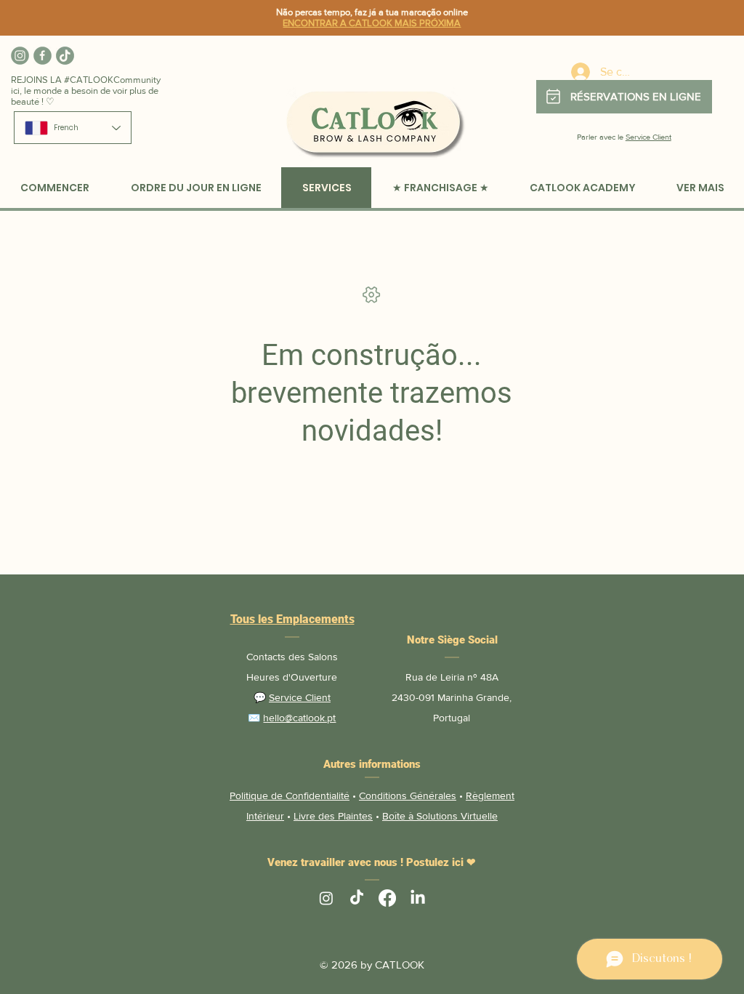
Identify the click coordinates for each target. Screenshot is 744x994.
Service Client (648, 136)
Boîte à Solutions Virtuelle (440, 816)
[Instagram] (20, 56)
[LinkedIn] (417, 898)
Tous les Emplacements (292, 619)
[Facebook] (42, 56)
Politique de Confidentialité (289, 795)
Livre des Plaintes (333, 816)
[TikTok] (65, 56)
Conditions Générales (407, 795)
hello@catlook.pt (299, 718)
